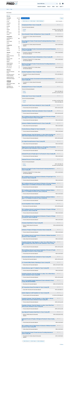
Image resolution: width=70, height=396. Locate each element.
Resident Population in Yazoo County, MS (31, 71)
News (53, 6)
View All (18, 18)
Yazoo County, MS (25, 18)
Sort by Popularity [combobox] (59, 21)
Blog (57, 6)
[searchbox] (47, 4)
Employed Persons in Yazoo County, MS (31, 159)
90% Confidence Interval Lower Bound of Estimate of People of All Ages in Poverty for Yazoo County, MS (39, 210)
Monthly (24, 29)
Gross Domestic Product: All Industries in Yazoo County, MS (36, 34)
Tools (48, 6)
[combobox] (46, 4)
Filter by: (8, 16)
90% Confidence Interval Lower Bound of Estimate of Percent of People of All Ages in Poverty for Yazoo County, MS (38, 250)
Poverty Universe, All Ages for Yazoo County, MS (33, 129)
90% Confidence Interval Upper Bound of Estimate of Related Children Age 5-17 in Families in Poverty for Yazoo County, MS (38, 191)
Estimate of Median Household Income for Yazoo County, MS (36, 123)
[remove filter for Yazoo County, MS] (28, 18)
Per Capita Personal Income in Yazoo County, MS (33, 141)
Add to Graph (32, 21)
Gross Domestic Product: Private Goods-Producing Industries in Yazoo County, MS (38, 41)
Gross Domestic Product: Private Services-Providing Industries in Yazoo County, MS (37, 333)
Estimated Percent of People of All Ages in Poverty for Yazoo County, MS (38, 319)
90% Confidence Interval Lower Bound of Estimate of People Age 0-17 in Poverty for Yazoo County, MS (39, 177)
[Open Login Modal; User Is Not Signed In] (62, 3)
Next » (62, 344)
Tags (11, 9)
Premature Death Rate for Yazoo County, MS (32, 222)
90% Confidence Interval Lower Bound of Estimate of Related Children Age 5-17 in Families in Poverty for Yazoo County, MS (38, 197)
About (61, 6)
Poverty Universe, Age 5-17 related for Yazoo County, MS (35, 268)
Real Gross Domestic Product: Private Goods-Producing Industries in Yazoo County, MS (38, 169)
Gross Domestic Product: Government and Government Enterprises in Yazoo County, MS (38, 79)
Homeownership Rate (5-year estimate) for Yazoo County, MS (36, 256)
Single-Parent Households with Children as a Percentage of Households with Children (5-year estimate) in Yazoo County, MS (39, 147)
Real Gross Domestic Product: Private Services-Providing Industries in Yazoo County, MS (38, 64)
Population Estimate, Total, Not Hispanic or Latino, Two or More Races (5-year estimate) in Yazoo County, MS (38, 274)
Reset (62, 18)
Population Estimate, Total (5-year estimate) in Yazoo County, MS (37, 111)
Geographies (9, 36)
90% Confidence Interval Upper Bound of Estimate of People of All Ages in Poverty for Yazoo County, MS (38, 217)
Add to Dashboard (40, 21)
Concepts (9, 18)
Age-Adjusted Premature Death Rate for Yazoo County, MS (36, 312)
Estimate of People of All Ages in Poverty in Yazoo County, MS (36, 229)
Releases (9, 69)
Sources (8, 52)
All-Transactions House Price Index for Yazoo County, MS (35, 287)
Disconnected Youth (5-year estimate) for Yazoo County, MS (36, 105)
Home (8, 9)
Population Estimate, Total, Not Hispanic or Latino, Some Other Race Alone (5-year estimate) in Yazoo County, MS (38, 306)
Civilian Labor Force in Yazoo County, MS (31, 96)
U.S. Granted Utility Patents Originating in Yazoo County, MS (36, 262)
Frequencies (9, 45)
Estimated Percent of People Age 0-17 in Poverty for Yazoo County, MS (38, 153)
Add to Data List (26, 21)
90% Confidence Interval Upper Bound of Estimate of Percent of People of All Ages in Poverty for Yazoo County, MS (38, 117)
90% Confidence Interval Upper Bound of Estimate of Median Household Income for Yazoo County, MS (38, 326)
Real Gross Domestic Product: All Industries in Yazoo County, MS (37, 57)
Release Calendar (42, 6)
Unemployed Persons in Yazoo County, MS (32, 86)
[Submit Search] (57, 4)
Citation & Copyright (9, 81)
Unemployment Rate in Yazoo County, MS (31, 24)
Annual (24, 30)
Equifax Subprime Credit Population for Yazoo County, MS (35, 292)
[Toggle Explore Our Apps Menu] (60, 3)
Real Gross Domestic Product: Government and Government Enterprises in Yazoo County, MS (39, 49)
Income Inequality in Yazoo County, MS (31, 203)
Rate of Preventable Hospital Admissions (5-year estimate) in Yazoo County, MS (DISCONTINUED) (38, 281)
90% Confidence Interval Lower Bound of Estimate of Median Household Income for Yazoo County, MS (39, 236)
